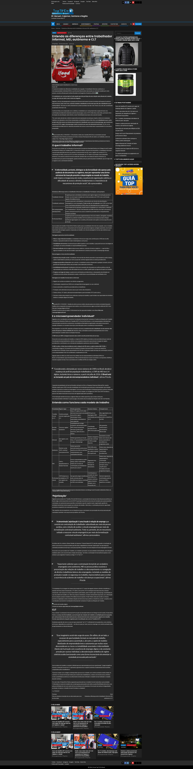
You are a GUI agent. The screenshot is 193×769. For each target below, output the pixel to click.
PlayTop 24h (114, 24)
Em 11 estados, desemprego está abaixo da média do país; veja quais (102, 723)
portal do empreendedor (64, 391)
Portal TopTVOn (97, 767)
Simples (96, 398)
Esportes (104, 24)
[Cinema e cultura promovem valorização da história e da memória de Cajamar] (131, 741)
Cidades (65, 24)
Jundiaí (64, 715)
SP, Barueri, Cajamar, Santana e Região (69, 16)
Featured (57, 691)
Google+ (83, 1)
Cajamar (60, 713)
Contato (78, 3)
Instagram (76, 1)
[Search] (131, 24)
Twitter (64, 1)
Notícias (70, 32)
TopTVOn (55, 43)
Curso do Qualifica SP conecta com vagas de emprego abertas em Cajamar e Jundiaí (61, 723)
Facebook (70, 1)
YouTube (88, 1)
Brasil (54, 32)
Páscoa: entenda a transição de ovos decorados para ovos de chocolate (67, 696)
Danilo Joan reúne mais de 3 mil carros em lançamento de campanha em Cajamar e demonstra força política (126, 113)
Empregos (75, 24)
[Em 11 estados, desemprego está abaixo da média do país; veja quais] (103, 713)
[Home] (53, 24)
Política (96, 24)
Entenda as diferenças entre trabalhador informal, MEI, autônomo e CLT (99, 696)
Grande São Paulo (62, 32)
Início (58, 24)
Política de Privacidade (68, 3)
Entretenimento (86, 24)
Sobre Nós (94, 1)
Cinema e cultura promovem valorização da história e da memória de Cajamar (129, 752)
